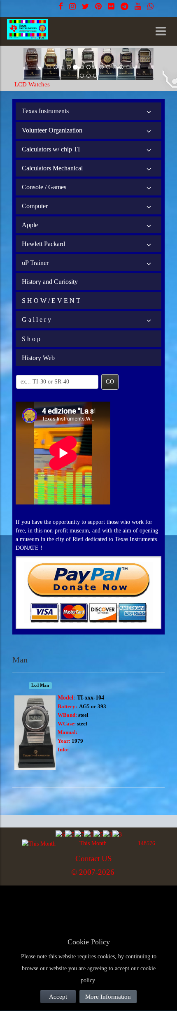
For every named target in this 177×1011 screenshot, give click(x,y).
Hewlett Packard (43, 243)
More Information (108, 996)
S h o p (31, 338)
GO (110, 382)
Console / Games (44, 187)
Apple (30, 224)
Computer (35, 205)
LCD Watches (32, 84)
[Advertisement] (78, 905)
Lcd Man (40, 685)
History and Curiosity (50, 281)
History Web (38, 357)
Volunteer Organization (52, 130)
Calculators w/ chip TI (51, 149)
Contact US (93, 858)
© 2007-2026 (92, 872)
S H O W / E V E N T (51, 300)
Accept (58, 996)
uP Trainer (35, 262)
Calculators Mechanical (52, 168)
